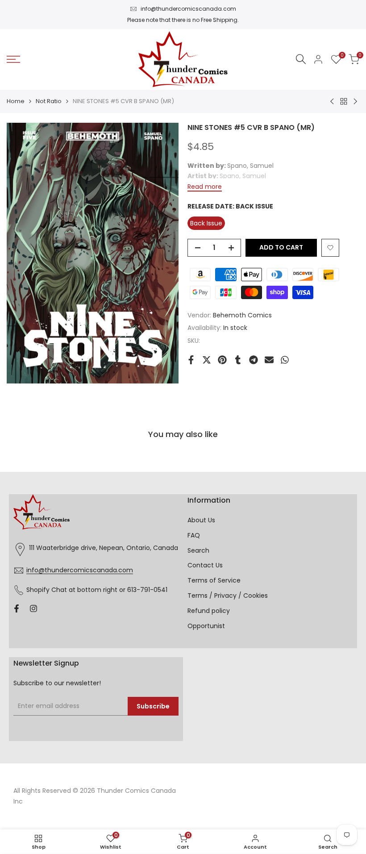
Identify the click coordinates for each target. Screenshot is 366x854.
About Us (201, 520)
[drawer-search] (301, 59)
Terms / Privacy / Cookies (227, 595)
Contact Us (205, 565)
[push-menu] (13, 59)
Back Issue (206, 223)
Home (16, 101)
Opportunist (206, 625)
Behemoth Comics (242, 315)
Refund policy (208, 610)
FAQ (193, 535)
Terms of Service (214, 580)
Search (198, 550)
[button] (330, 248)
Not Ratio (49, 101)
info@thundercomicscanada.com (188, 8)
